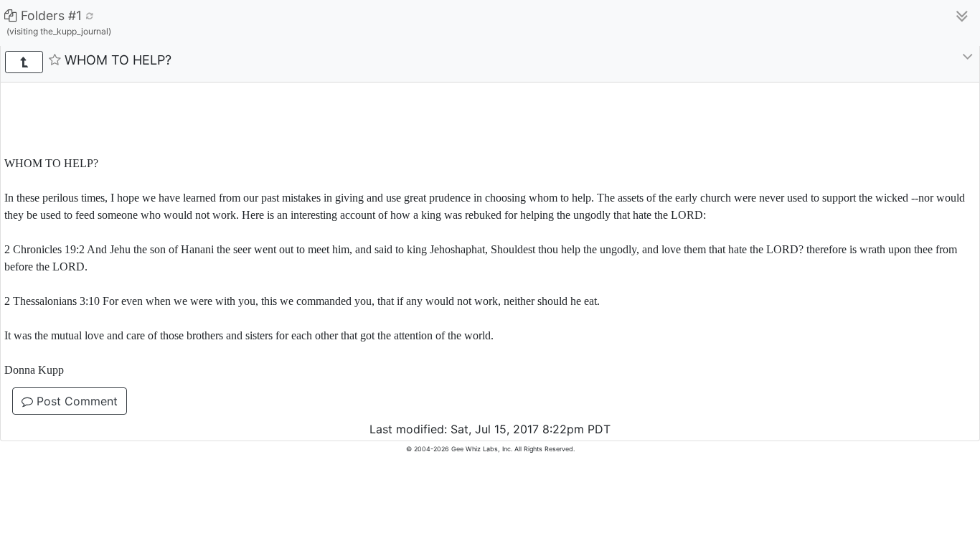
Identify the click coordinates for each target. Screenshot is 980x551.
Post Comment (75, 401)
